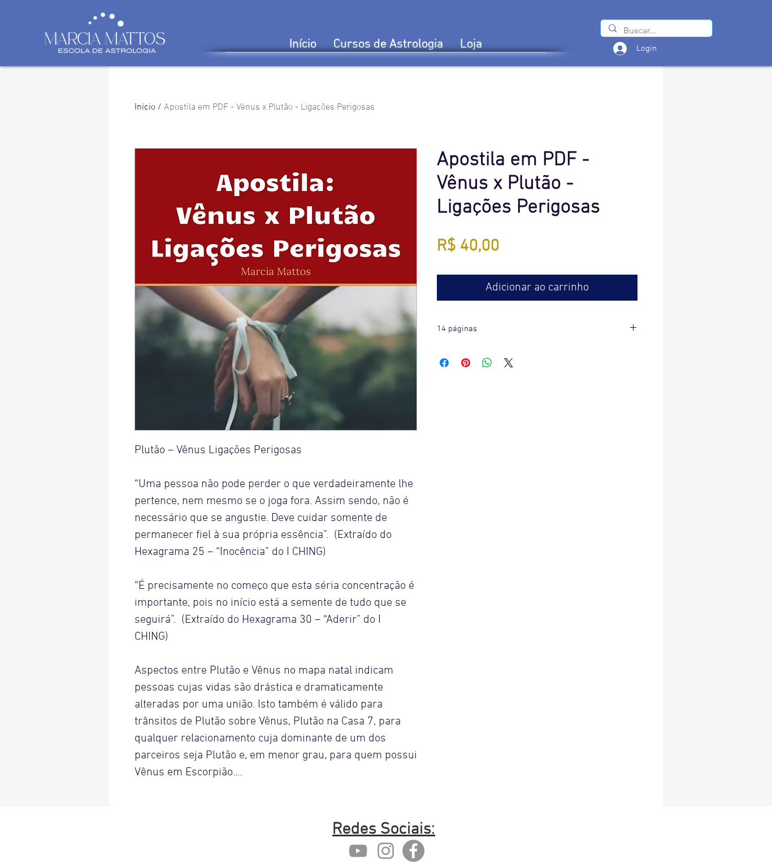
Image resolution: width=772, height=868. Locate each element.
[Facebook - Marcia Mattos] (413, 851)
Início (145, 107)
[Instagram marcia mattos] (386, 851)
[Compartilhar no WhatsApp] (487, 363)
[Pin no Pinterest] (465, 363)
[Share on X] (508, 363)
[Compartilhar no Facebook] (444, 363)
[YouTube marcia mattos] (358, 851)
